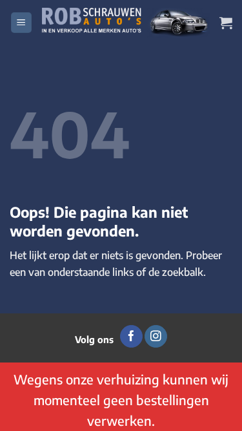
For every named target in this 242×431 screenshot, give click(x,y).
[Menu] (21, 23)
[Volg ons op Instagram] (156, 336)
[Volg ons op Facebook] (131, 336)
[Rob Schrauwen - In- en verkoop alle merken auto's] (126, 22)
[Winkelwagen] (225, 22)
